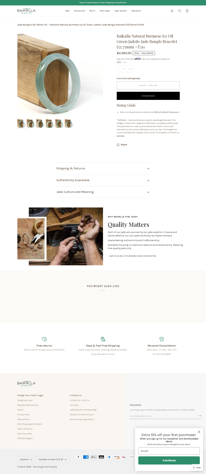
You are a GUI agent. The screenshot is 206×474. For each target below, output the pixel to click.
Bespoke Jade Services (27, 405)
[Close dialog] (199, 432)
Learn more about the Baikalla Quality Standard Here (132, 256)
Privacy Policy (23, 414)
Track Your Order (24, 433)
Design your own (25, 400)
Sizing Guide (126, 105)
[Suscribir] (198, 415)
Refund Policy (23, 419)
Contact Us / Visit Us (80, 400)
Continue (169, 460)
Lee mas (120, 135)
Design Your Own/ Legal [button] (30, 395)
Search (20, 409)
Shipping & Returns (70, 168)
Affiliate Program (25, 438)
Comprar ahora (148, 96)
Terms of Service (25, 429)
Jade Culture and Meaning (75, 192)
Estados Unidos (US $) (51, 459)
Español (24, 459)
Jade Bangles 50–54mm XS (32, 24)
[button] (67, 10)
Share (124, 144)
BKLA (22, 466)
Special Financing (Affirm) (82, 419)
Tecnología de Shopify (45, 466)
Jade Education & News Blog (83, 409)
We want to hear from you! (82, 414)
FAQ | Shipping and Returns (29, 424)
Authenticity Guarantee (73, 180)
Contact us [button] (76, 395)
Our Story (74, 405)
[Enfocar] (23, 113)
